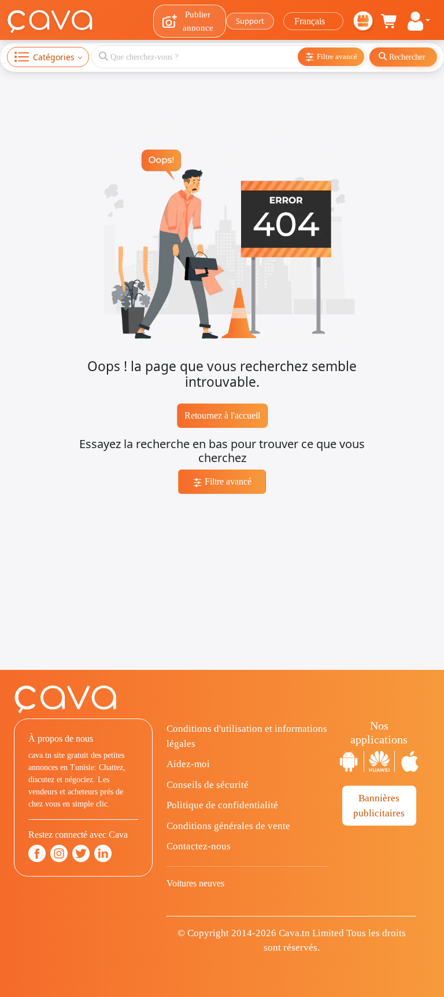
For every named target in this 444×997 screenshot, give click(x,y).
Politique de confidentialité (222, 805)
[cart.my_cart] (389, 21)
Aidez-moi (188, 763)
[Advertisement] (222, 589)
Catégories (54, 57)
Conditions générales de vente (228, 825)
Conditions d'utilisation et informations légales (246, 736)
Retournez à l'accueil (222, 415)
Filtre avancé (226, 481)
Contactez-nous (198, 846)
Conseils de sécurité (207, 784)
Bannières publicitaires (379, 806)
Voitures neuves (195, 883)
